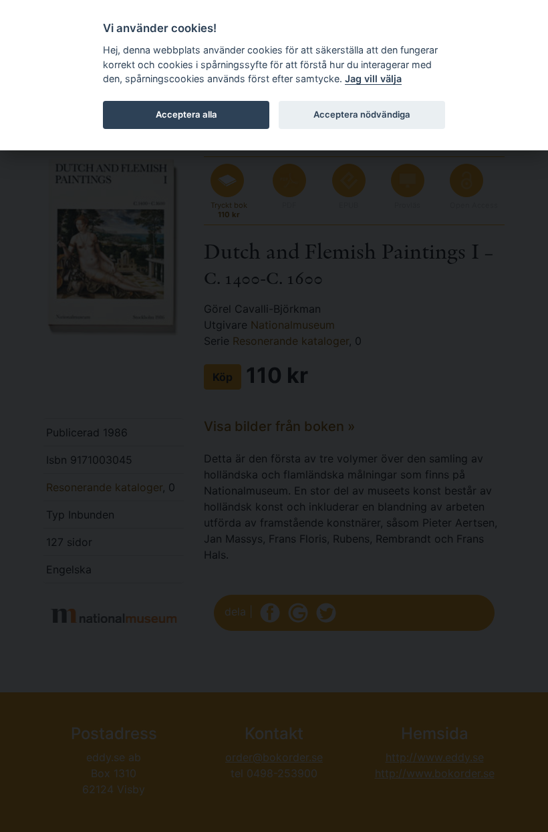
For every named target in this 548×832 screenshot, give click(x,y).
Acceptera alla (186, 114)
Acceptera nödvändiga (361, 114)
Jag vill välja (373, 78)
